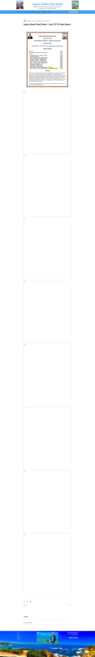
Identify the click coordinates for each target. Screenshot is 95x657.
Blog (18, 633)
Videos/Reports (19, 636)
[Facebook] (72, 12)
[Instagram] (70, 12)
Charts (18, 634)
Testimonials (19, 638)
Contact (18, 639)
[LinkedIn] (75, 12)
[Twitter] (73, 12)
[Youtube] (77, 12)
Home (18, 632)
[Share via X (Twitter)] (27, 601)
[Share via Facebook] (24, 601)
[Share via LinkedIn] (30, 601)
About (18, 637)
